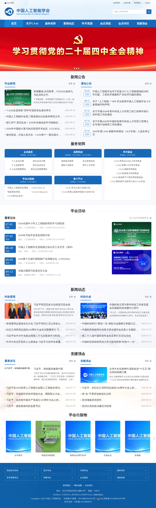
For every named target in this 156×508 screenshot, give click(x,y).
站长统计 (89, 485)
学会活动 (78, 211)
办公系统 (10, 3)
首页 (14, 23)
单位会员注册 (39, 161)
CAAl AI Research (40, 192)
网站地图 (78, 485)
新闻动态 (68, 23)
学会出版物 (78, 415)
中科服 (77, 502)
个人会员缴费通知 (17, 169)
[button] (74, 68)
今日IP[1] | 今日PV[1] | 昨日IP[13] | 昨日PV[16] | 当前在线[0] (78, 495)
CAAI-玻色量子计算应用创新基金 (127, 177)
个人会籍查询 (17, 165)
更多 (71, 84)
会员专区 (123, 23)
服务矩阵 (50, 23)
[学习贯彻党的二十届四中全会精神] (78, 49)
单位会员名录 (39, 165)
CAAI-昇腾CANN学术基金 (128, 165)
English (147, 3)
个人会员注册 (17, 161)
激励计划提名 (67, 165)
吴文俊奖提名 (89, 161)
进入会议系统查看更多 (139, 218)
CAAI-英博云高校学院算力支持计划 (78, 192)
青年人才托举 (89, 165)
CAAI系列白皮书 (15, 196)
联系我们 (137, 3)
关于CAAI (32, 23)
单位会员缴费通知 (39, 169)
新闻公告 (78, 77)
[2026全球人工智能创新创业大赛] (131, 262)
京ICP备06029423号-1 (87, 499)
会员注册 (127, 3)
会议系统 (105, 23)
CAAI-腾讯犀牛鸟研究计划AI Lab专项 (127, 181)
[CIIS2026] (131, 234)
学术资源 (87, 23)
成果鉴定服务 (67, 161)
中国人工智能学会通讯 (17, 188)
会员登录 (116, 3)
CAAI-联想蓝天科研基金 (128, 173)
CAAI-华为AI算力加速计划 (78, 188)
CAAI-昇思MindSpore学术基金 (128, 161)
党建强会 (142, 23)
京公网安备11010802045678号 (112, 499)
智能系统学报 (13, 192)
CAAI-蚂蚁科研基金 (128, 169)
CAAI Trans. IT (38, 188)
